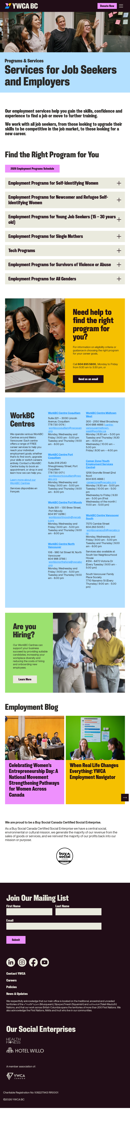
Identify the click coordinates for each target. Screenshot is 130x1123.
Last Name (62, 906)
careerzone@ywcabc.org (101, 482)
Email (9, 920)
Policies (11, 987)
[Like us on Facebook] (33, 962)
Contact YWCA (15, 974)
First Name (13, 906)
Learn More (25, 679)
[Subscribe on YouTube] (44, 962)
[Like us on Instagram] (22, 962)
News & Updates (17, 994)
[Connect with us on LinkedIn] (10, 962)
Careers (11, 980)
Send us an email (88, 379)
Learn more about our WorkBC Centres (23, 481)
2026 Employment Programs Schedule (32, 168)
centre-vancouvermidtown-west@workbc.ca (100, 428)
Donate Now (107, 6)
